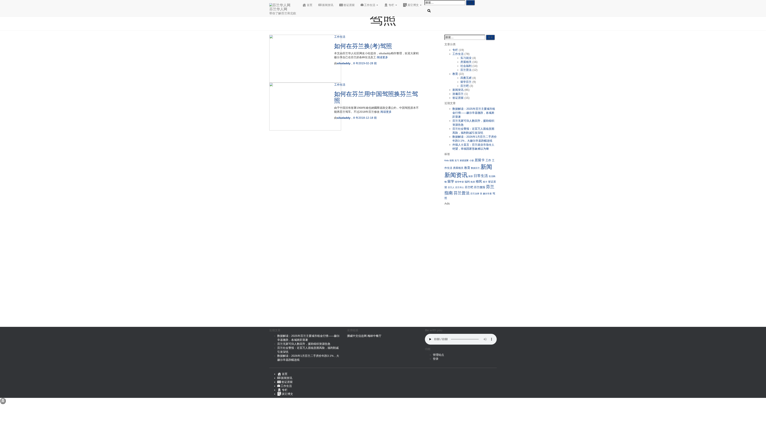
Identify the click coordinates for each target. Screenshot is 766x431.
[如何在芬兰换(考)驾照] (305, 58)
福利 (467, 181)
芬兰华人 (459, 187)
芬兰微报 (479, 187)
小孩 (471, 160)
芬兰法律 (474, 193)
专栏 (392, 5)
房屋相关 (466, 61)
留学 (450, 181)
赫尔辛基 (487, 193)
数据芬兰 (475, 168)
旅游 (470, 176)
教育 (455, 73)
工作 (488, 160)
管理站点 (438, 354)
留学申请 (459, 182)
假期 (451, 160)
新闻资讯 (327, 5)
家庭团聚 (464, 160)
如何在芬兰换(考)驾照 (363, 46)
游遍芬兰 (458, 93)
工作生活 (370, 5)
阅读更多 (382, 57)
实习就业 (466, 57)
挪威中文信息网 (357, 335)
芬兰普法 (466, 69)
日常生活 (481, 176)
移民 (479, 181)
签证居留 (349, 5)
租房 (473, 182)
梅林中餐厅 (374, 335)
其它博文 (414, 5)
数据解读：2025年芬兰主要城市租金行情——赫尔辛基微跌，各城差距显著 (473, 112)
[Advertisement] (470, 267)
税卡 (485, 182)
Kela (446, 160)
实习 (457, 160)
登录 (435, 358)
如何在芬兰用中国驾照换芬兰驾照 (376, 97)
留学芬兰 (466, 81)
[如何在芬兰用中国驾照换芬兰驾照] (305, 106)
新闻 (486, 166)
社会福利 (466, 65)
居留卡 (480, 160)
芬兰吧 (464, 85)
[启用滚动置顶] (3, 401)
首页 (309, 5)
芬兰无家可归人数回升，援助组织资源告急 (303, 343)
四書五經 (466, 77)
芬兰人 (451, 187)
